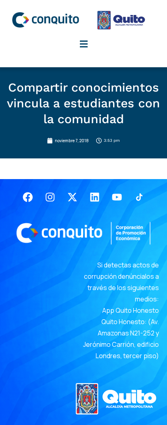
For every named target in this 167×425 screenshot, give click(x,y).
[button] (83, 43)
